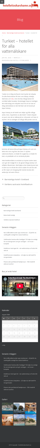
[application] (20, 286)
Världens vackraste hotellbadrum (18, 184)
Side (12, 99)
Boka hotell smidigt (9, 215)
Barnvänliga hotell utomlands (15, 33)
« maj (3, 345)
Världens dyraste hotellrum (12, 220)
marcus (17, 58)
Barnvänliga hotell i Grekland (17, 179)
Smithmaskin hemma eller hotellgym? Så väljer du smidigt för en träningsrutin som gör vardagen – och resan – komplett (20, 241)
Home (4, 33)
